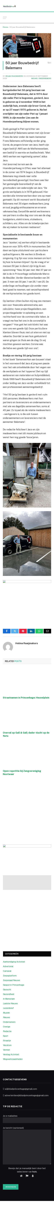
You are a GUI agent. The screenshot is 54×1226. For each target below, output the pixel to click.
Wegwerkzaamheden (13, 1059)
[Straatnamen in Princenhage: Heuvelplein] (27, 681)
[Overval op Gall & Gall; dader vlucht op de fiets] (27, 716)
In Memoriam (9, 999)
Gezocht (7, 989)
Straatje (7, 1040)
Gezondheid (8, 994)
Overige (6, 1026)
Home (5, 27)
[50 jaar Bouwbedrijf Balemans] (27, 45)
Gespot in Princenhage (13, 985)
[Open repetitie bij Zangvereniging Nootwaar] (27, 754)
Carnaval (7, 971)
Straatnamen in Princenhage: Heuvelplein (26, 697)
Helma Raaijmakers (14, 76)
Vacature (7, 1045)
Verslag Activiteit (11, 1054)
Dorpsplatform (10, 975)
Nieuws (34, 78)
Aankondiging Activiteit (14, 962)
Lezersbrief (8, 1008)
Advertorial (8, 966)
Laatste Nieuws (10, 1003)
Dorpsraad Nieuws (11, 980)
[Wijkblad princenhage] (9, 6)
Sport (5, 1036)
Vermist (6, 1050)
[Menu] (5, 17)
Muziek (6, 1013)
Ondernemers (44, 78)
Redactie (7, 1031)
